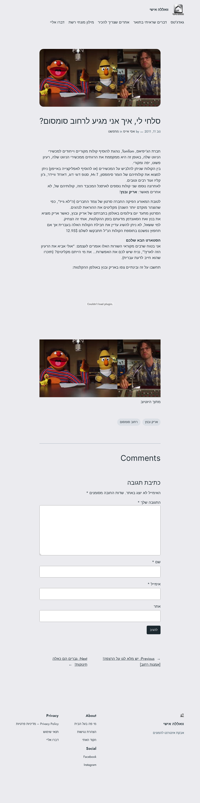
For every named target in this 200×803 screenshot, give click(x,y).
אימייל (154, 584)
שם (156, 562)
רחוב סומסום (129, 422)
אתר (157, 606)
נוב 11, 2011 (153, 131)
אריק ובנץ (151, 422)
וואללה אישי (159, 9)
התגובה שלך (149, 502)
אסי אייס (129, 131)
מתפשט (113, 131)
